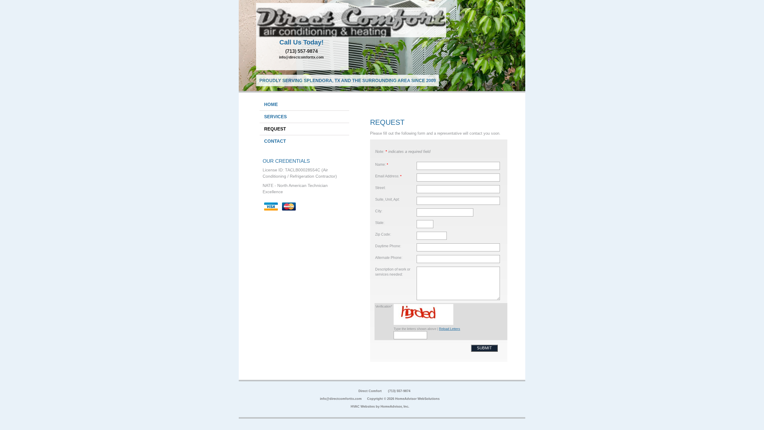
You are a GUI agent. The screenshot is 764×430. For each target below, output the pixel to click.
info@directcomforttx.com (301, 57)
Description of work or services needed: (392, 272)
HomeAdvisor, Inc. (395, 406)
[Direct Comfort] (302, 22)
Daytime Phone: (388, 246)
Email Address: (388, 176)
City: (378, 211)
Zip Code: (383, 234)
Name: (381, 164)
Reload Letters (449, 329)
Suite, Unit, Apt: (387, 199)
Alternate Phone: (388, 257)
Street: (380, 188)
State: (379, 223)
